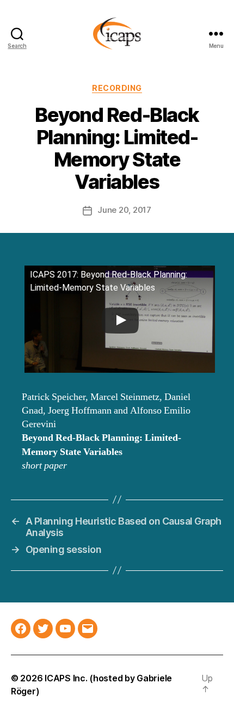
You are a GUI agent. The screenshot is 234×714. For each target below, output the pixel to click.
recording (117, 88)
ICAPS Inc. (66, 678)
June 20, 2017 (124, 210)
